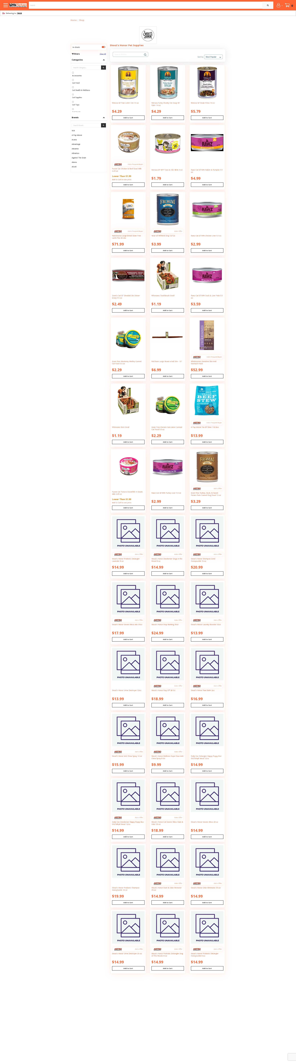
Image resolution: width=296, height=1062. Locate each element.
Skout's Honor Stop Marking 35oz (165, 624)
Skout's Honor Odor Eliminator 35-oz (206, 888)
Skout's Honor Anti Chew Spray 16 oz (127, 756)
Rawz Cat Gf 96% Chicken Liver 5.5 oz (206, 236)
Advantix (75, 149)
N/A (73, 131)
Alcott (74, 167)
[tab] (89, 85)
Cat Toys (75, 105)
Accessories (77, 75)
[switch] (103, 47)
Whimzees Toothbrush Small (162, 295)
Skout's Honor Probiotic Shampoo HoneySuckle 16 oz (125, 889)
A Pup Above (77, 135)
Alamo (74, 162)
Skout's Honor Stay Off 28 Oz (163, 690)
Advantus (75, 153)
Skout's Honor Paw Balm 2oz (202, 690)
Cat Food (76, 83)
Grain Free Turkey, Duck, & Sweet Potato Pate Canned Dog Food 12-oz (206, 494)
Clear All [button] (103, 54)
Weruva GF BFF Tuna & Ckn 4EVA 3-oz (166, 170)
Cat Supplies (77, 97)
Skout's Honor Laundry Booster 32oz (206, 624)
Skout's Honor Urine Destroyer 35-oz (127, 953)
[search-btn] (103, 67)
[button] (279, 5)
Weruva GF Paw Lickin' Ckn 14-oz (125, 103)
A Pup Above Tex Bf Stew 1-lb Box (205, 427)
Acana (74, 140)
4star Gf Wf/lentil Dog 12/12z (163, 236)
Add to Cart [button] (128, 118)
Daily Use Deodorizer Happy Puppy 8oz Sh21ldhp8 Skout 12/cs (128, 823)
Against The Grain (79, 158)
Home (74, 20)
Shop (81, 20)
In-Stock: (76, 47)
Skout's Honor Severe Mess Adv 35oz (127, 624)
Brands (75, 117)
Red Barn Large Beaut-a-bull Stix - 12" (166, 361)
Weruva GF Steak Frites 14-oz (203, 103)
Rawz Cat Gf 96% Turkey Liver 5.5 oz (166, 493)
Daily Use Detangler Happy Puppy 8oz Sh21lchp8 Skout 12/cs (206, 757)
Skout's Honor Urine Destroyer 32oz (126, 690)
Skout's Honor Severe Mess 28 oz (204, 822)
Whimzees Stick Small (120, 427)
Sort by (200, 57)
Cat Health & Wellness (81, 90)
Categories (77, 60)
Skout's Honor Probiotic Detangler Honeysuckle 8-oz (205, 954)
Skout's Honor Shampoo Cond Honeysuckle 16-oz (203, 560)
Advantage (76, 144)
